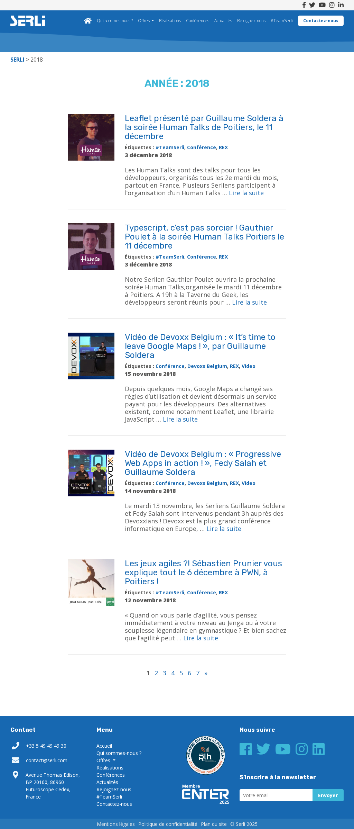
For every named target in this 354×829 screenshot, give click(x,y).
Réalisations (170, 21)
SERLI (27, 21)
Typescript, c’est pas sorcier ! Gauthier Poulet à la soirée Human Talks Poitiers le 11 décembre (204, 237)
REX (223, 147)
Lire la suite (246, 193)
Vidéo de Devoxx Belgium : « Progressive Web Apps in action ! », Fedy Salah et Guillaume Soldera (203, 463)
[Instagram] (332, 5)
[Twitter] (312, 5)
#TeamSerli (282, 21)
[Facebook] (304, 5)
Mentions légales (116, 824)
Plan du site (214, 824)
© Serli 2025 (244, 824)
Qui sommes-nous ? (115, 21)
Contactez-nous (320, 21)
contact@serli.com (46, 760)
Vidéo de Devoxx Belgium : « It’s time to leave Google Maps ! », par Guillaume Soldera (200, 346)
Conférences (197, 21)
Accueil (88, 21)
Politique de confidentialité (167, 824)
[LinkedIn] (341, 5)
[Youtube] (322, 5)
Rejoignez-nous (251, 21)
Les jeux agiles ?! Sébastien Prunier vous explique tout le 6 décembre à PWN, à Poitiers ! (203, 572)
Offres (144, 21)
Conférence (201, 147)
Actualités (223, 21)
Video (248, 366)
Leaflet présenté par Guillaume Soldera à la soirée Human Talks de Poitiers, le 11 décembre (204, 127)
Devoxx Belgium (207, 366)
